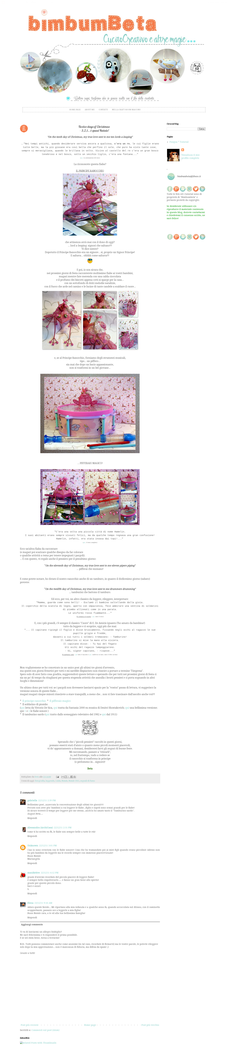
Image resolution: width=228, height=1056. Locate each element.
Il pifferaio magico (60, 701)
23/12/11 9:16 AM (43, 903)
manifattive (33, 872)
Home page (90, 1025)
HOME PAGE (75, 110)
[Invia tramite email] (62, 776)
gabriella (32, 800)
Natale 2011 (74, 781)
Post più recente (29, 1025)
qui (23, 707)
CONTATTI (103, 110)
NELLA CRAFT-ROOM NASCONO (126, 110)
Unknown (32, 845)
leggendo (50, 781)
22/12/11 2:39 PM (47, 800)
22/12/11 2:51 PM (63, 827)
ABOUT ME (90, 110)
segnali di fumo (87, 781)
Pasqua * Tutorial (179, 142)
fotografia (40, 781)
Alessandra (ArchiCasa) (40, 827)
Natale (65, 781)
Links (58, 781)
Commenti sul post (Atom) (45, 1030)
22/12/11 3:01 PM (48, 845)
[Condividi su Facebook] (71, 776)
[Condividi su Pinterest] (74, 776)
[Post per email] (57, 777)
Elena (30, 903)
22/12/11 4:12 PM (49, 872)
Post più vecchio (150, 1025)
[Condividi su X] (68, 776)
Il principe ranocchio (34, 701)
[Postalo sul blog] (65, 776)
